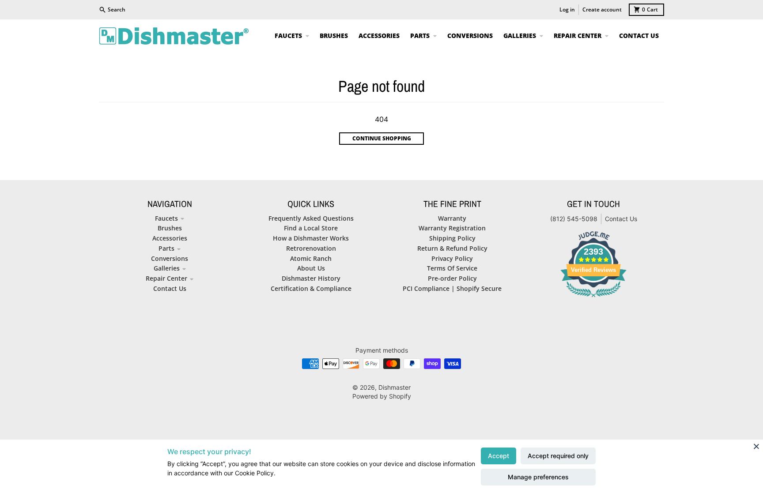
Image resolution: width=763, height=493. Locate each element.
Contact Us (621, 218)
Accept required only (558, 455)
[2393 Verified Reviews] (593, 298)
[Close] (756, 446)
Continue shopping (381, 138)
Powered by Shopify (381, 396)
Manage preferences (538, 477)
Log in (567, 9)
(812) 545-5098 (573, 218)
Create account (602, 9)
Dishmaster (394, 387)
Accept (498, 455)
